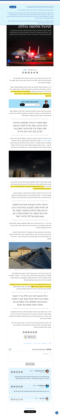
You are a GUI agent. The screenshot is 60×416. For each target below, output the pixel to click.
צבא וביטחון (44, 343)
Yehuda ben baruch (40, 371)
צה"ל (35, 343)
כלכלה (50, 343)
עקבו (24, 69)
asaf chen (42, 398)
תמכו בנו (12, 7)
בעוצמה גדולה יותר (46, 140)
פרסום (30, 364)
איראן (38, 343)
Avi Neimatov (41, 385)
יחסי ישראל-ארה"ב (28, 343)
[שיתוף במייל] (34, 73)
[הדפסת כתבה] (22, 73)
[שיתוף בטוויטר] (31, 73)
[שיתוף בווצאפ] (25, 73)
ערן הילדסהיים (31, 70)
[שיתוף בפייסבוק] (28, 73)
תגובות (31, 370)
